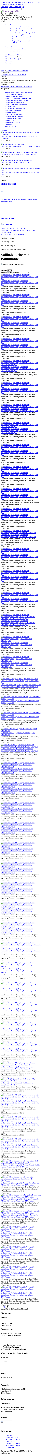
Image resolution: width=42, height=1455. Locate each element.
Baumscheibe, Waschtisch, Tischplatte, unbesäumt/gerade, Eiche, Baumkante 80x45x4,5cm (19, 410)
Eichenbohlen (15, 39)
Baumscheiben (15, 51)
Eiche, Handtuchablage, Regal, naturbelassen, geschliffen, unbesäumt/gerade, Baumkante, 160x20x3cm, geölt (17, 931)
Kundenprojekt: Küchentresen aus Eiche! (15, 162)
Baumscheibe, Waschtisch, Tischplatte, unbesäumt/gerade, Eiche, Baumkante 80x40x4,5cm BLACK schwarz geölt (19, 369)
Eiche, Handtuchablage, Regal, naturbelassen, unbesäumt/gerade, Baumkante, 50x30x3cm (17, 1068)
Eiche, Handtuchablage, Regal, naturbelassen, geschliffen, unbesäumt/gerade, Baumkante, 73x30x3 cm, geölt (19, 1011)
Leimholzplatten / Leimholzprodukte (23, 33)
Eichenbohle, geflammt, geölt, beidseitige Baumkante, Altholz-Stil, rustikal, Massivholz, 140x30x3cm (20, 1200)
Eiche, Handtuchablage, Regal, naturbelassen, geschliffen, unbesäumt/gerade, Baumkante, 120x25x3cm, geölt (17, 871)
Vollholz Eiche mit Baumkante (20, 37)
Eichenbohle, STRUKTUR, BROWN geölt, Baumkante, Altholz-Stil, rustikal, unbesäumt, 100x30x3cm (17, 1235)
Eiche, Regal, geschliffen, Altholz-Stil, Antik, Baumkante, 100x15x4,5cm (17, 1084)
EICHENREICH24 (8, 184)
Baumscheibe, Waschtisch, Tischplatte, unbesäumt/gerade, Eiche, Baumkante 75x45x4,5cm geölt (19, 283)
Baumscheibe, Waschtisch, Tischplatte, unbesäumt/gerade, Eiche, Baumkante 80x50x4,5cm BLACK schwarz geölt (19, 431)
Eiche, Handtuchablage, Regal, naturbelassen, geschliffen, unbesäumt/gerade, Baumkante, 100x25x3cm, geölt (17, 791)
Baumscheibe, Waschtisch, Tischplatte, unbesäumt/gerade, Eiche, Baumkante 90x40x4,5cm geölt (19, 557)
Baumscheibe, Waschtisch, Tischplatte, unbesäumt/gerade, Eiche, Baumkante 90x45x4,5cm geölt (19, 579)
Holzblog (4, 130)
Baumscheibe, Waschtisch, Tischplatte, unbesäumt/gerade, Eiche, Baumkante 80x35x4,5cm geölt (19, 347)
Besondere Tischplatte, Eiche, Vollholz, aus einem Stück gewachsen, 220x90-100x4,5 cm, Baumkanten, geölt (21, 686)
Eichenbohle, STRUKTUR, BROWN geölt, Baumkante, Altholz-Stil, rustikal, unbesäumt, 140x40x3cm (17, 1275)
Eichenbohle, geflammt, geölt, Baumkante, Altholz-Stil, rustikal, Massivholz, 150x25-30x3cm (20, 1166)
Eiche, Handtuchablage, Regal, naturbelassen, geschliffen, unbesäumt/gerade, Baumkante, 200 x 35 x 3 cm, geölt (21, 951)
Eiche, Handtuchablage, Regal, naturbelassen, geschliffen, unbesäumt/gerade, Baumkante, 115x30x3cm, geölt (17, 811)
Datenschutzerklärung (13, 1443)
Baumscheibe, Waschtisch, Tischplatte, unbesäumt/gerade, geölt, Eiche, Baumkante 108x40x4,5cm (16, 665)
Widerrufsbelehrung (13, 1445)
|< (1, 1307)
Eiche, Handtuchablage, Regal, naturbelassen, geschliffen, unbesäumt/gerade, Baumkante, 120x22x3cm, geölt (17, 831)
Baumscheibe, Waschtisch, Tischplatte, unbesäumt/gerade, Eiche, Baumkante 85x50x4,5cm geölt (19, 517)
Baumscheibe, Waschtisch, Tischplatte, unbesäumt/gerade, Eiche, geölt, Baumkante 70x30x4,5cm (16, 645)
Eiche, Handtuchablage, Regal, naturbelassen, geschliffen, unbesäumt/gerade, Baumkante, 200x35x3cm (17, 971)
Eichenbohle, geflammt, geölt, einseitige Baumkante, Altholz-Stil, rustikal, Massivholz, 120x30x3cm (19, 1216)
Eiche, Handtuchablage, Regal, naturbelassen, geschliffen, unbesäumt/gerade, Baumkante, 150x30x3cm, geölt (17, 911)
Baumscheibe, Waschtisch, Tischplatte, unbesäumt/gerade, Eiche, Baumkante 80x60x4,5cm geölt (19, 475)
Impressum (10, 1447)
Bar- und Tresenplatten (18, 35)
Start (2, 71)
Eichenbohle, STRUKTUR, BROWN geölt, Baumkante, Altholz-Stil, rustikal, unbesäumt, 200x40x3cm (17, 1295)
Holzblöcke (14, 43)
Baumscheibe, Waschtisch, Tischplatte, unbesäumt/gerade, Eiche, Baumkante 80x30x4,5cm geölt (19, 325)
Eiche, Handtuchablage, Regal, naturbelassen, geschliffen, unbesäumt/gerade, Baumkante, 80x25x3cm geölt (21, 1031)
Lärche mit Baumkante (18, 49)
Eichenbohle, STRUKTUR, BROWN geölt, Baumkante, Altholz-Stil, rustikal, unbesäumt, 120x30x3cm (17, 1255)
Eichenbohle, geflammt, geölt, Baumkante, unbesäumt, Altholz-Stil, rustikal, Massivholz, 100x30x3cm (20, 1184)
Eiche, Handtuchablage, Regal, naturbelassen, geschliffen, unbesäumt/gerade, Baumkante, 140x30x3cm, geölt (17, 891)
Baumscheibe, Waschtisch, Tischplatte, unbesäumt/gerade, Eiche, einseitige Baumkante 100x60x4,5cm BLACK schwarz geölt (18, 623)
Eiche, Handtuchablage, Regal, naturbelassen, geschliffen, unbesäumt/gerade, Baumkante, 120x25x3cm (17, 851)
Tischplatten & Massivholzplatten (21, 29)
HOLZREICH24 (7, 218)
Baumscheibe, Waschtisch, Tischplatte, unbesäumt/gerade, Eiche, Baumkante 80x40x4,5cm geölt (19, 391)
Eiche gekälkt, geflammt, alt (20, 41)
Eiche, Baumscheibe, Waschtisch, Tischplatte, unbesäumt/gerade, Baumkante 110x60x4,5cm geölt (19, 750)
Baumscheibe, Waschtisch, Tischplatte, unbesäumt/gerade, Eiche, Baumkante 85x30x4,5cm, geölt (19, 497)
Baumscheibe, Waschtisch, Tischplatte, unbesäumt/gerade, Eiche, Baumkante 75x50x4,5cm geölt (19, 303)
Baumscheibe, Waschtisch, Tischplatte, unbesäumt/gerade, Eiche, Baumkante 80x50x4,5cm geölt (19, 453)
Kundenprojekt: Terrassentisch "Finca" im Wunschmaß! (20, 146)
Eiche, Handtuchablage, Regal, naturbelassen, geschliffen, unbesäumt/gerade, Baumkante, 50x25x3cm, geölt (21, 991)
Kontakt (9, 1435)
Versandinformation (13, 1439)
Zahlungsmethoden (12, 1437)
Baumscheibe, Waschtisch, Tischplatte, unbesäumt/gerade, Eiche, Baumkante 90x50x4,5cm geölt (19, 601)
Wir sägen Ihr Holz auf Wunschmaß (13, 75)
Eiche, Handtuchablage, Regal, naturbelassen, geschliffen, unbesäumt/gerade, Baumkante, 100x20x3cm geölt (17, 771)
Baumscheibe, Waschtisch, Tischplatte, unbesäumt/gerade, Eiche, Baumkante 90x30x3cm (18, 536)
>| (11, 1307)
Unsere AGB (10, 1441)
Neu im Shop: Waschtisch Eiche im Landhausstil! (18, 154)
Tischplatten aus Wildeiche (19, 31)
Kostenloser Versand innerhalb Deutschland (16, 87)
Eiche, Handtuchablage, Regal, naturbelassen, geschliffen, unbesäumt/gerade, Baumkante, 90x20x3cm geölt (21, 1051)
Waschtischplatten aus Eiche (20, 27)
